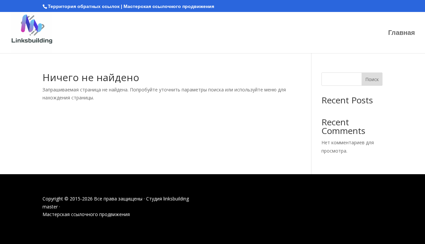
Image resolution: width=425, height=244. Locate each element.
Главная (401, 33)
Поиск (372, 79)
